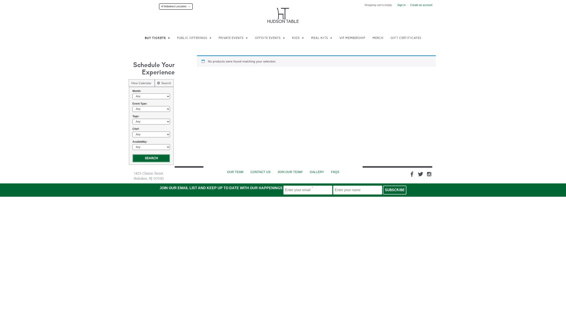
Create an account (421, 5)
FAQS (335, 172)
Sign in (401, 5)
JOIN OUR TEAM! (290, 172)
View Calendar (141, 83)
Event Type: (139, 103)
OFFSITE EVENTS (268, 38)
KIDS (296, 38)
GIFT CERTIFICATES (406, 38)
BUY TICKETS (155, 38)
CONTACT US (260, 172)
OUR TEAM (235, 172)
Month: (136, 91)
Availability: (139, 141)
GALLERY (317, 172)
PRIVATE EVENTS (231, 38)
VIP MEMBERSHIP (352, 38)
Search (166, 83)
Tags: (135, 116)
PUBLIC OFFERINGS (192, 38)
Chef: (135, 128)
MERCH (378, 38)
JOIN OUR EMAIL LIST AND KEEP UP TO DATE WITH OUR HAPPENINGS (221, 188)
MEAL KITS (319, 38)
